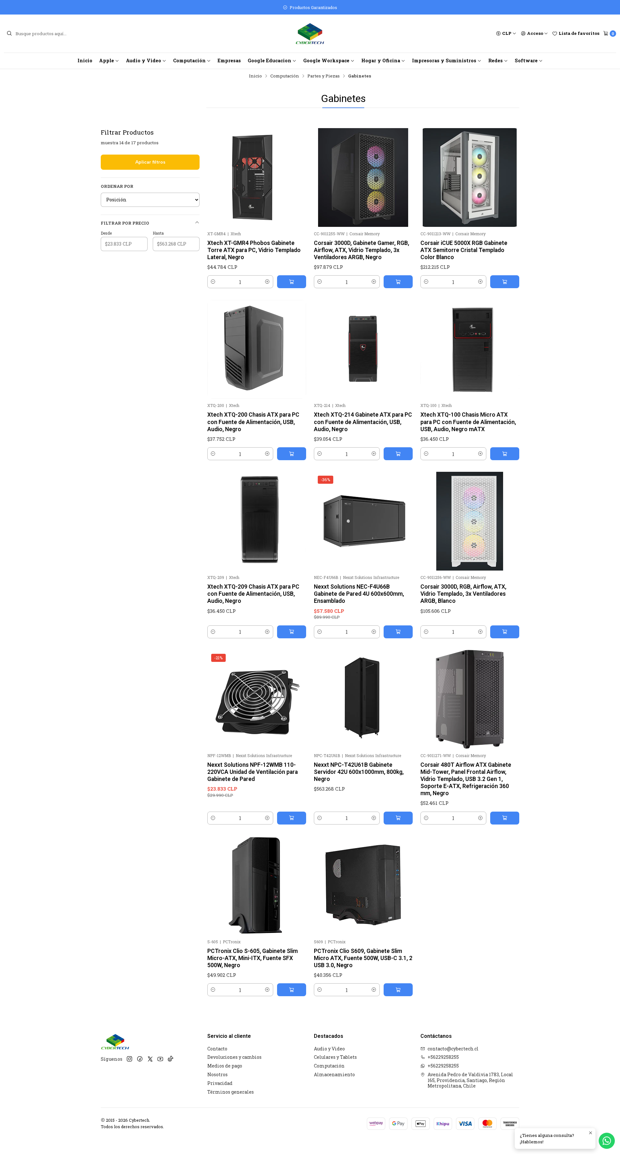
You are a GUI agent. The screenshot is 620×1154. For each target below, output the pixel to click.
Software (526, 60)
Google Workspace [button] (326, 60)
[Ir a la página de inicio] (310, 33)
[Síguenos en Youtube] (160, 1059)
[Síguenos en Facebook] (140, 1059)
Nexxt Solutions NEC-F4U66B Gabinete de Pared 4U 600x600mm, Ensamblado (359, 593)
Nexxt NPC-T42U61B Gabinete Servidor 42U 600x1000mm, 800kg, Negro (359, 772)
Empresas (229, 60)
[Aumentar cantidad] (267, 282)
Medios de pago (224, 1066)
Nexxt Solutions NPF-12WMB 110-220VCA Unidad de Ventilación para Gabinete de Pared (252, 772)
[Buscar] (9, 33)
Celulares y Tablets (335, 1057)
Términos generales (230, 1092)
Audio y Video (143, 60)
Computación (189, 60)
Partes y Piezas (323, 76)
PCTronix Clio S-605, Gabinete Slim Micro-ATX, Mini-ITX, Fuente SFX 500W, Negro (252, 958)
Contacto (217, 1049)
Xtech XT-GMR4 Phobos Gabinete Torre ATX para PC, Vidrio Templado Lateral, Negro (254, 250)
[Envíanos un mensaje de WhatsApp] (607, 1141)
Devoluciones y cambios (234, 1057)
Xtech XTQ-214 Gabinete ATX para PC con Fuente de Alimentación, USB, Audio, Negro (363, 421)
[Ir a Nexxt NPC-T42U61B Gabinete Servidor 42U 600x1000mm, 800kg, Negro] (363, 699)
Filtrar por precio (125, 223)
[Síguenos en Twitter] (150, 1059)
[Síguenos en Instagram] (129, 1059)
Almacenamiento (334, 1074)
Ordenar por (117, 186)
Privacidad (219, 1083)
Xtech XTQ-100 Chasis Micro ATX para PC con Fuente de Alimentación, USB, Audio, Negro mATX (468, 421)
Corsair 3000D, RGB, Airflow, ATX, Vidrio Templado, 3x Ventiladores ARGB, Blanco (463, 593)
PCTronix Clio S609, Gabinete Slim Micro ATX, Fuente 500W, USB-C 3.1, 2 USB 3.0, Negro (363, 958)
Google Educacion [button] (269, 60)
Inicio (85, 60)
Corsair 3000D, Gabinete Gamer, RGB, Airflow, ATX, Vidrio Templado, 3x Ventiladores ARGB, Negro (361, 250)
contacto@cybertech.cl (453, 1049)
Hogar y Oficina (380, 60)
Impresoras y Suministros (444, 60)
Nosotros (217, 1074)
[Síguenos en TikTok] (170, 1059)
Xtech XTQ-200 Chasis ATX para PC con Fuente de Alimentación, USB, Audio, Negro (253, 421)
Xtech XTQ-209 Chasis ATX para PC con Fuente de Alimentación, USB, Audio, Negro (253, 593)
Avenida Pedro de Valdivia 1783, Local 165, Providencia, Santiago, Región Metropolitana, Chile (470, 1080)
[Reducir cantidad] (213, 282)
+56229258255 (443, 1057)
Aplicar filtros (150, 162)
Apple (106, 60)
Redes (495, 60)
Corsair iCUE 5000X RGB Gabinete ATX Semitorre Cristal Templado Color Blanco (463, 250)
